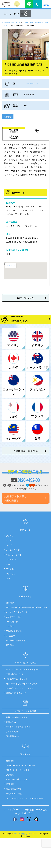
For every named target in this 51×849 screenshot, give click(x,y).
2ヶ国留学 (10, 635)
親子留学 (10, 645)
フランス (10, 568)
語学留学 (10, 602)
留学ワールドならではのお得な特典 (21, 683)
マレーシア (11, 573)
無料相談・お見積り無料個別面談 (15, 498)
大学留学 (10, 626)
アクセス (10, 774)
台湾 (8, 578)
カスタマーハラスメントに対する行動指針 (24, 798)
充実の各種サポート (15, 674)
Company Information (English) (21, 765)
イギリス (10, 540)
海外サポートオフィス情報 (18, 770)
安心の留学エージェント (17, 678)
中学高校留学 (12, 621)
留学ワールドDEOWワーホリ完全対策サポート (27, 607)
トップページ (14, 809)
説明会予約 (11, 721)
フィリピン (11, 559)
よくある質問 (12, 731)
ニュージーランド (31, 83)
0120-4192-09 (29, 480)
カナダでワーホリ (14, 616)
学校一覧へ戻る (25, 298)
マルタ (9, 564)
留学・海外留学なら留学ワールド (26, 833)
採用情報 (10, 784)
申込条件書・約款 (14, 793)
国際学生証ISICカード (16, 693)
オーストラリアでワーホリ (18, 612)
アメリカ (10, 535)
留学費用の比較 (13, 736)
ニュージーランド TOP (14, 13)
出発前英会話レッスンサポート (19, 688)
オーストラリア (13, 549)
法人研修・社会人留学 (16, 640)
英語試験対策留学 (14, 630)
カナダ (9, 545)
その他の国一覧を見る (25, 450)
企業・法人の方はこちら (17, 779)
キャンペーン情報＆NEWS (18, 726)
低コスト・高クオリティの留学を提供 (22, 669)
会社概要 (10, 760)
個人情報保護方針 (14, 788)
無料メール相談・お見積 (17, 717)
